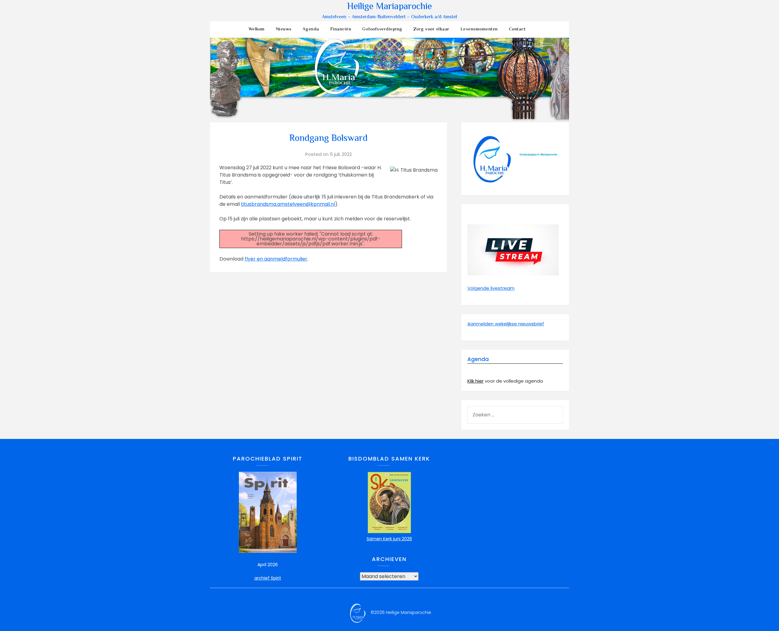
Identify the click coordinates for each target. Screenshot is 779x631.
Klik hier (475, 381)
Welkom (257, 29)
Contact (517, 29)
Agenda (310, 29)
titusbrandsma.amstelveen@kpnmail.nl (288, 204)
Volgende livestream (491, 288)
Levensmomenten (479, 29)
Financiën (340, 29)
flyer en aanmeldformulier (276, 258)
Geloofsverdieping (382, 29)
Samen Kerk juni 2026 (389, 539)
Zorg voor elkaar (431, 29)
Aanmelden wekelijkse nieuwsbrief (505, 324)
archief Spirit (267, 578)
